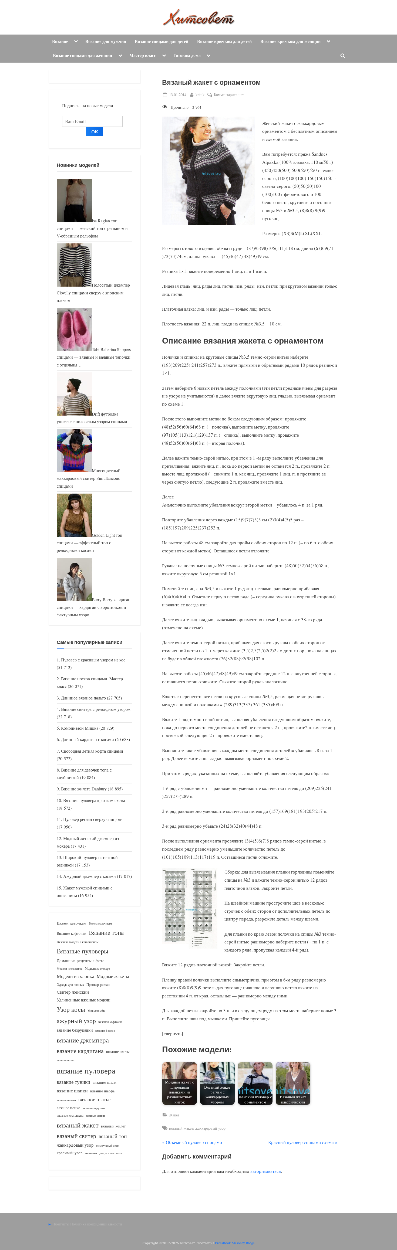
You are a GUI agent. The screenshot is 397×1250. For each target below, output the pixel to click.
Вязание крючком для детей (224, 41)
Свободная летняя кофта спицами (92, 751)
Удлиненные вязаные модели (83, 1000)
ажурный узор (76, 1020)
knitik (200, 94)
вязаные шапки (95, 1115)
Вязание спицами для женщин (82, 55)
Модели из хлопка (75, 976)
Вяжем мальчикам (100, 923)
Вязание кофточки (71, 933)
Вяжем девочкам (71, 923)
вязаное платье (94, 1099)
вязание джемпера (83, 1039)
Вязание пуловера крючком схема (94, 800)
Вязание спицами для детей (161, 41)
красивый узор (70, 1152)
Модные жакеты (113, 976)
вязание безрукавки (75, 1030)
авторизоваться (265, 1171)
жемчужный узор (107, 1145)
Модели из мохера (97, 968)
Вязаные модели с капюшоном (78, 942)
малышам (91, 1153)
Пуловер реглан (98, 984)
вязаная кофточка (110, 1022)
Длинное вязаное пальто (83, 698)
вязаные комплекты (70, 1115)
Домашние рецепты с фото (81, 960)
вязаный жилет (113, 1126)
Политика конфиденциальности (96, 1224)
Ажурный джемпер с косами (89, 876)
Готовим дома (187, 55)
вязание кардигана (80, 1051)
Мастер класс (142, 55)
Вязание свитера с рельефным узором (95, 709)
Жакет (174, 1114)
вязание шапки (72, 1090)
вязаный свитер (76, 1136)
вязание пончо (66, 1060)
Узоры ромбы (96, 1010)
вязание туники (73, 1081)
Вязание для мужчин (105, 41)
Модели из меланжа (69, 968)
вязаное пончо (68, 1107)
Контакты (61, 1224)
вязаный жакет (181, 1128)
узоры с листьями (110, 1153)
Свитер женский (73, 992)
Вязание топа (106, 932)
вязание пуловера (86, 1070)
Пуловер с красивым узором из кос (93, 660)
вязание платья (118, 1051)
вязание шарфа (102, 1090)
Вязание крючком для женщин (290, 41)
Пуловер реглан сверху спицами (93, 819)
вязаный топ (113, 1136)
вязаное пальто (66, 1100)
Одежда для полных (70, 984)
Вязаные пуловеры (82, 951)
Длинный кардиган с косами (87, 739)
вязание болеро (105, 1030)
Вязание (60, 41)
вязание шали (104, 1082)
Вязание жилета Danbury (84, 789)
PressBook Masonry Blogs (234, 1243)
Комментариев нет (229, 95)
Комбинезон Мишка (79, 728)
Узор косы (71, 1009)
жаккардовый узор (210, 1128)
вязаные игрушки (94, 1108)
